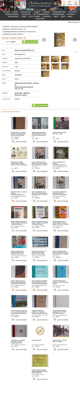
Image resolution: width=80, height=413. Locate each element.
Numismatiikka (58, 14)
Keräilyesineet (12, 14)
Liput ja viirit (34, 16)
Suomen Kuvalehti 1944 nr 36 (24, 50)
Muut (56, 16)
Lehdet (37, 12)
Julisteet (73, 12)
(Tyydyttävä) (21, 54)
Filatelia (71, 14)
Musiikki (46, 12)
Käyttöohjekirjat (41, 14)
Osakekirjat (13, 16)
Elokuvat (47, 16)
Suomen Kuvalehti (21, 95)
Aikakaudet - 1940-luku (22, 93)
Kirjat (15, 12)
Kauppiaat (40, 19)
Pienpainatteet (59, 12)
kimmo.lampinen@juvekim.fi (24, 87)
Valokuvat (26, 14)
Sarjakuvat (26, 12)
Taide (23, 16)
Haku (70, 16)
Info (63, 16)
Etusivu (6, 12)
